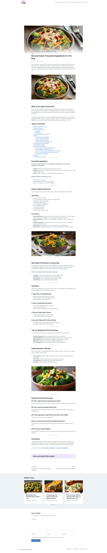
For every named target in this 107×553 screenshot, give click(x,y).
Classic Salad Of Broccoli (38, 129)
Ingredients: (37, 131)
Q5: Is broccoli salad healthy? (41, 153)
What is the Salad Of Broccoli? (40, 126)
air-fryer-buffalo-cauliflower (48, 447)
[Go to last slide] (26, 492)
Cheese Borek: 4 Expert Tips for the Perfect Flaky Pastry (41, 468)
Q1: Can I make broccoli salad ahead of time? (45, 147)
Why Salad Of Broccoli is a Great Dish (41, 134)
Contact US (85, 2)
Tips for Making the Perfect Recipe (41, 143)
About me (79, 2)
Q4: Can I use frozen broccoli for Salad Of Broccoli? (46, 152)
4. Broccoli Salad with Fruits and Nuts (43, 141)
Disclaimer (69, 548)
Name (33, 534)
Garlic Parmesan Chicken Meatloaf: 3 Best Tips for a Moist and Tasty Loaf (74, 496)
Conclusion (35, 155)
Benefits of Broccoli (63, 268)
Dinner (69, 2)
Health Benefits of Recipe (39, 144)
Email (48, 534)
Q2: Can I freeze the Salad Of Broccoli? (44, 149)
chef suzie (34, 61)
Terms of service (83, 548)
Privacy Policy (76, 548)
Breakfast (61, 2)
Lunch (65, 2)
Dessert (74, 2)
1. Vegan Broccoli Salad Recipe (42, 137)
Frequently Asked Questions (39, 146)
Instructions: (38, 132)
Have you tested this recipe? (39, 156)
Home (56, 2)
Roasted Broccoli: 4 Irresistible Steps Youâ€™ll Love (33, 496)
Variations (35, 135)
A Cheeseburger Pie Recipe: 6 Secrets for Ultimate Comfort (52, 496)
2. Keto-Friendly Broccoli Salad (42, 138)
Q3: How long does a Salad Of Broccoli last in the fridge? (48, 150)
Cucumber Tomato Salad (62, 447)
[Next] (81, 492)
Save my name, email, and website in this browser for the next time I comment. (49, 537)
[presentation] (33, 486)
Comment (34, 519)
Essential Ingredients (38, 128)
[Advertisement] (53, 13)
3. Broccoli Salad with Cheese (42, 140)
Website (64, 534)
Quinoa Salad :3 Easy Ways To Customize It (66, 467)
